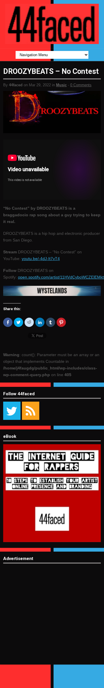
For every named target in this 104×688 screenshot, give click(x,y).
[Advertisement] (52, 618)
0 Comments (81, 85)
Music (61, 85)
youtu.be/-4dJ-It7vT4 (41, 258)
